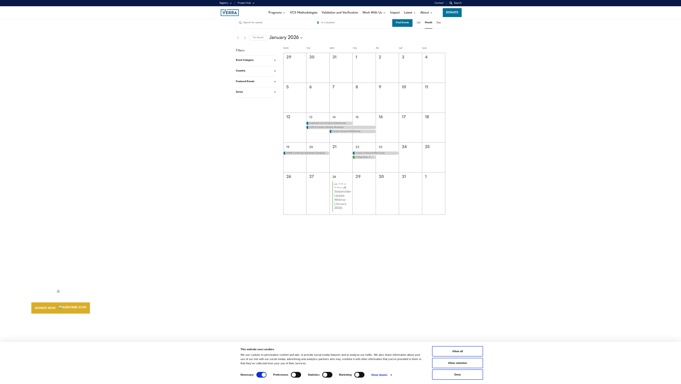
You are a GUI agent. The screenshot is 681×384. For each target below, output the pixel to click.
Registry (224, 3)
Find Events (402, 22)
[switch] (296, 375)
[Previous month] (238, 38)
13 (310, 117)
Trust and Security (496, 303)
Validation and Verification (340, 12)
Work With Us (372, 12)
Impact (395, 12)
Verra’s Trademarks (375, 296)
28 (334, 177)
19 (287, 147)
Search (458, 3)
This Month (258, 38)
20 (311, 147)
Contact (439, 3)
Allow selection (457, 362)
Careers (366, 290)
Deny (457, 374)
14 (334, 117)
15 (357, 117)
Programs (275, 12)
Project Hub (244, 3)
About (424, 12)
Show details (379, 374)
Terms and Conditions (499, 283)
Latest (408, 12)
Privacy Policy (493, 296)
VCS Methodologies (303, 12)
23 (380, 147)
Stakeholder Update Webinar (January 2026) (342, 200)
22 (357, 147)
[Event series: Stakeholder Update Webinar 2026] (344, 187)
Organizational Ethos (378, 303)
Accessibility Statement (500, 290)
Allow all (457, 351)
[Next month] (245, 38)
